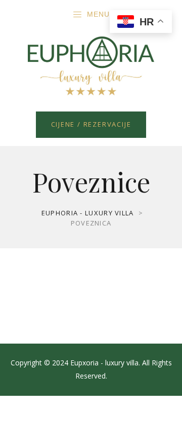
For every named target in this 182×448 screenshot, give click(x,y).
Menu (98, 14)
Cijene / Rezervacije (91, 124)
